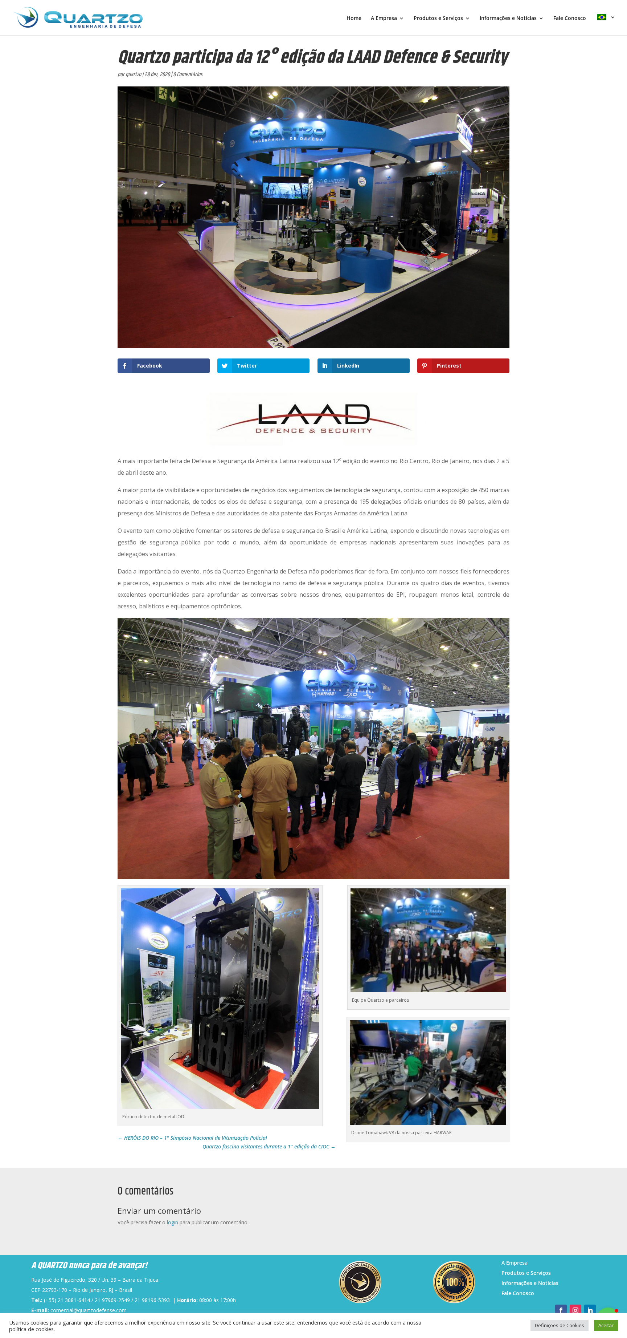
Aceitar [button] (606, 1325)
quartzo (133, 74)
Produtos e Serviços (438, 18)
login (172, 1222)
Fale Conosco (569, 18)
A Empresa (384, 18)
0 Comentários (187, 74)
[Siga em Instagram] (575, 1310)
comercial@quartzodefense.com (88, 1310)
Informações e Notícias (508, 18)
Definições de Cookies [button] (559, 1325)
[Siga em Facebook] (561, 1310)
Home (354, 18)
